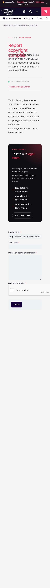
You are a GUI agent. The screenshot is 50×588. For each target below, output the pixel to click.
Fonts (29, 18)
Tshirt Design (13, 18)
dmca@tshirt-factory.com (22, 198)
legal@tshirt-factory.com (22, 190)
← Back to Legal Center (19, 87)
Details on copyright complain (21, 253)
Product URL (14, 232)
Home (5, 26)
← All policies (22, 215)
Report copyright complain (24, 26)
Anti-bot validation (16, 283)
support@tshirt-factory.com (23, 206)
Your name (13, 242)
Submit (16, 304)
